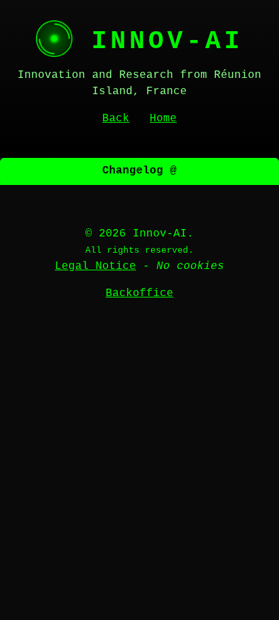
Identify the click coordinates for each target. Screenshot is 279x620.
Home (163, 118)
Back (115, 118)
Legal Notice (95, 266)
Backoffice (139, 293)
